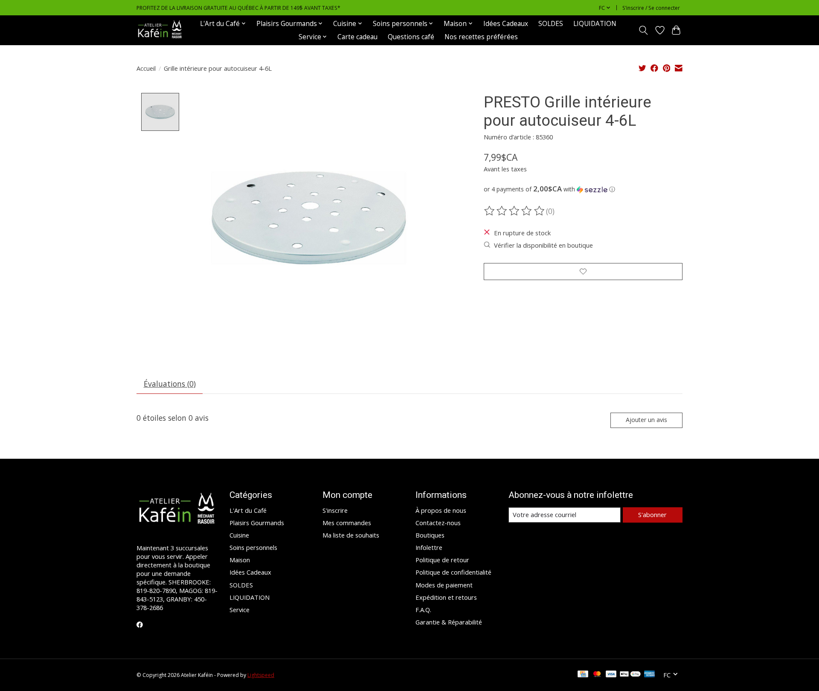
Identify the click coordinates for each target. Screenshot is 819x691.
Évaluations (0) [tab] (170, 384)
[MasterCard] (597, 675)
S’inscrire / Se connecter (651, 8)
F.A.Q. (423, 609)
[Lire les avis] (515, 211)
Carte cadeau (357, 36)
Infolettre (428, 547)
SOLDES (550, 23)
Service (239, 609)
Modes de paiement (444, 585)
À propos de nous (440, 510)
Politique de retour (442, 559)
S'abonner (652, 514)
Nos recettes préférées (481, 36)
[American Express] (649, 675)
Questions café (411, 36)
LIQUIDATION (594, 23)
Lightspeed (260, 675)
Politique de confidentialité (453, 572)
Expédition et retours (446, 597)
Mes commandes (346, 522)
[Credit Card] (583, 675)
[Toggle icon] (643, 30)
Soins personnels (253, 547)
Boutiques (429, 535)
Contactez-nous (438, 522)
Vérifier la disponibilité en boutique (543, 245)
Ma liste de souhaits (350, 535)
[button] (583, 189)
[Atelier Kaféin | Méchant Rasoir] (159, 30)
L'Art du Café (248, 510)
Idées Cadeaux (505, 23)
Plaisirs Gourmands (256, 522)
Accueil (146, 68)
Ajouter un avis (646, 420)
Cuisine (239, 535)
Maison (239, 559)
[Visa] (611, 675)
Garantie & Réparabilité (448, 622)
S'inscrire (335, 510)
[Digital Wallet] (630, 675)
